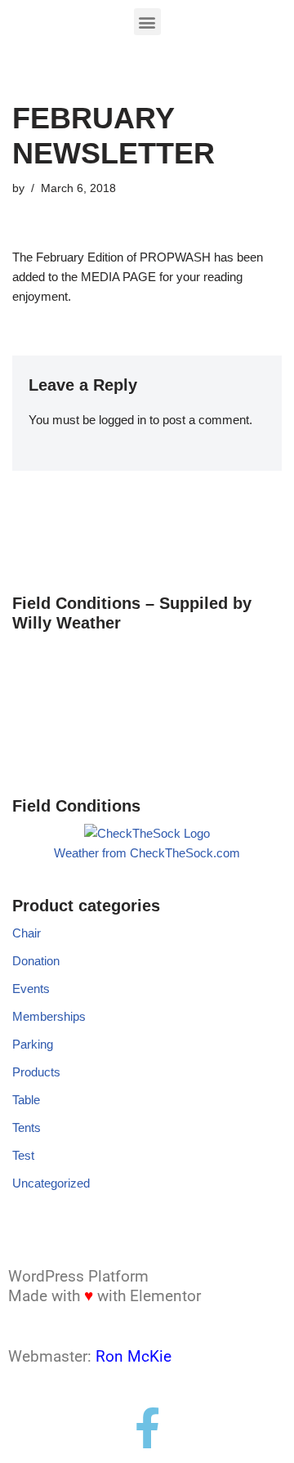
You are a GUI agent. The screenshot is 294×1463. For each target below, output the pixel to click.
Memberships (49, 1016)
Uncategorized (51, 1183)
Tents (26, 1127)
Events (31, 988)
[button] (147, 21)
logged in (122, 420)
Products (36, 1072)
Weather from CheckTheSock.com (147, 853)
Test (23, 1155)
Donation (36, 961)
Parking (32, 1044)
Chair (26, 933)
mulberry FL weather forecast (98, 755)
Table (26, 1100)
